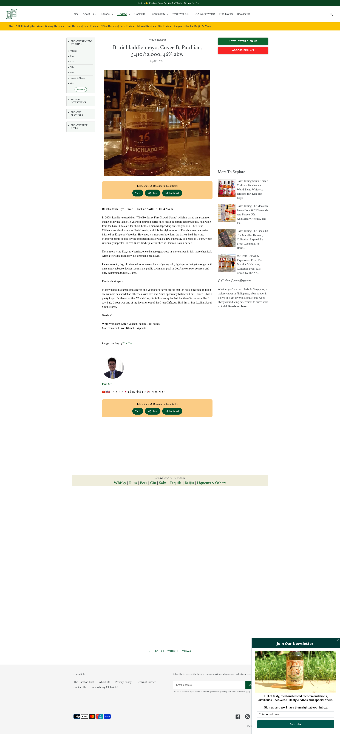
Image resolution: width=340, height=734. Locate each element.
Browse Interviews (78, 101)
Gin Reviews (165, 25)
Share (154, 193)
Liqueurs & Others (211, 482)
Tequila (176, 482)
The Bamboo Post (83, 682)
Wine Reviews (109, 25)
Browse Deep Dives (79, 126)
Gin (153, 482)
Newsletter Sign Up (243, 41)
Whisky (120, 482)
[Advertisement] (243, 111)
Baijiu (189, 482)
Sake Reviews (91, 25)
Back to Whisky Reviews (172, 651)
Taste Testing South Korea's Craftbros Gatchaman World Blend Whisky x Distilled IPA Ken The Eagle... (252, 189)
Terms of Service (146, 682)
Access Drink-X (243, 50)
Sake (163, 482)
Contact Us (79, 687)
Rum (133, 482)
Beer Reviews (127, 25)
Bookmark (174, 193)
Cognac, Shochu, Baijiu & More (192, 25)
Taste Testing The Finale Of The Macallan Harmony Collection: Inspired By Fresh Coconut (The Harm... (252, 239)
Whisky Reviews (54, 25)
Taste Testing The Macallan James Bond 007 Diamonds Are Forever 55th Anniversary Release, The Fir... (252, 214)
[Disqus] (170, 537)
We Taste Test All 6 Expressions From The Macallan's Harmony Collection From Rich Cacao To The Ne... (249, 264)
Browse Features (77, 113)
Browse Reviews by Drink (82, 42)
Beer (143, 482)
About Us (104, 682)
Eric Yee (127, 343)
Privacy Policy (123, 682)
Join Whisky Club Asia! (104, 687)
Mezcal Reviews (146, 25)
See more (81, 89)
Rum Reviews (74, 25)
